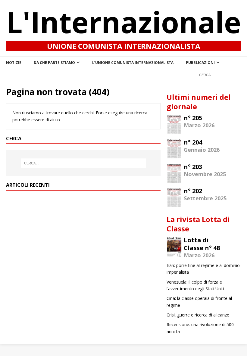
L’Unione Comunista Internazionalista (133, 62)
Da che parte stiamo (54, 62)
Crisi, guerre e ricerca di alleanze (198, 315)
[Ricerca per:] (83, 163)
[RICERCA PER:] (220, 74)
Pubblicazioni (200, 62)
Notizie (13, 62)
